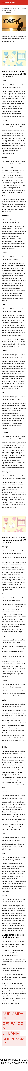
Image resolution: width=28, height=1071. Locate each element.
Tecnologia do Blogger (15, 1067)
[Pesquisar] (26, 2)
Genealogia (13, 1026)
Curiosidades (12, 1016)
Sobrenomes (13, 1041)
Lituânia (10, 1033)
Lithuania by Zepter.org (8, 2)
